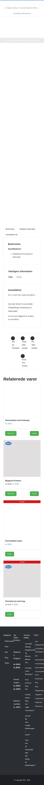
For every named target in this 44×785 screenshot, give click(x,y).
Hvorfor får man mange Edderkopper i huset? (27, 725)
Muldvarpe (39, 679)
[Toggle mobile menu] (40, 34)
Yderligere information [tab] (27, 229)
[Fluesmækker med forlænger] (22, 399)
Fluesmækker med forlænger (17, 420)
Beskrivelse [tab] (10, 229)
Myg (6, 657)
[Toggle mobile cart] (36, 34)
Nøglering (38, 702)
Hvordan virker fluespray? (27, 671)
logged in (21, 316)
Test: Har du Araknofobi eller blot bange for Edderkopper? (27, 752)
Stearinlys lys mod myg (15, 601)
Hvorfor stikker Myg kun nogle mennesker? (27, 702)
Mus (6, 652)
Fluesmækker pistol (13, 541)
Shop (11, 40)
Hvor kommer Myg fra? (27, 684)
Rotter (7, 663)
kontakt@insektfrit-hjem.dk (22, 13)
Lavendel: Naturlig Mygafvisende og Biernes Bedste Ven (27, 653)
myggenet (38, 694)
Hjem (6, 40)
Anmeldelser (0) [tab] (11, 235)
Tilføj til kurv (10, 433)
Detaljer (34, 433)
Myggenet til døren (13, 481)
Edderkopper (7, 641)
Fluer (6, 647)
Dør (36, 656)
